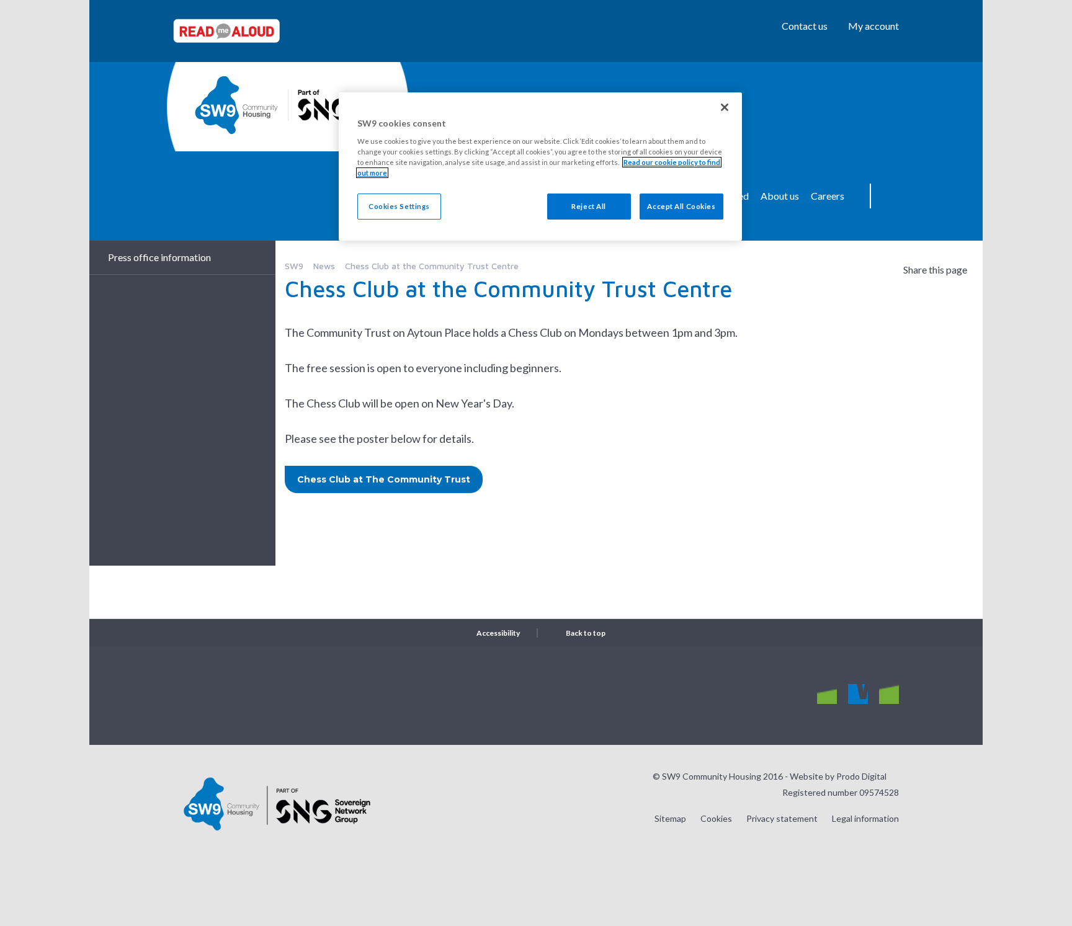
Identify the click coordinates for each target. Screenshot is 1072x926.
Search (889, 196)
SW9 (294, 265)
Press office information (159, 257)
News (324, 265)
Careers (827, 196)
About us (780, 196)
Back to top (585, 633)
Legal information (865, 818)
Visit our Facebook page (858, 694)
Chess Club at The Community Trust (383, 479)
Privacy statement (782, 818)
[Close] (724, 107)
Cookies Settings (399, 206)
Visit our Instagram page (827, 694)
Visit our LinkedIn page (889, 694)
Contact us (805, 26)
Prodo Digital (861, 776)
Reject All (588, 206)
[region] (540, 166)
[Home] (236, 105)
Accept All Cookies (681, 206)
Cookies (716, 818)
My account (873, 26)
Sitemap (670, 818)
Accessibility (498, 633)
